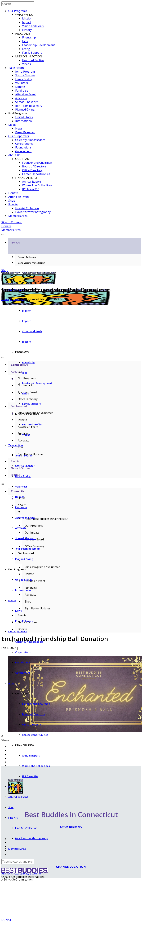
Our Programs (17, 11)
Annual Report (31, 181)
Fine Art (13, 204)
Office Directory (32, 170)
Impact (26, 22)
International (23, 121)
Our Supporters (18, 136)
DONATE (7, 920)
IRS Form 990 (30, 189)
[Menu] (2, 234)
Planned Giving (25, 109)
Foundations (23, 147)
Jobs (25, 41)
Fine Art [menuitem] (15, 246)
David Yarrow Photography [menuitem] (31, 262)
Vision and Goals (33, 26)
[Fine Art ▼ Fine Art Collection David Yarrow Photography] (71, 234)
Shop (11, 200)
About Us (14, 155)
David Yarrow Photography (33, 212)
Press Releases (25, 132)
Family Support (32, 52)
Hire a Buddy (23, 79)
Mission (27, 18)
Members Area (18, 216)
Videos (26, 64)
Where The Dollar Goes (37, 185)
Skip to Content (11, 222)
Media (12, 125)
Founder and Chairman (37, 163)
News (19, 128)
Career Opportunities (36, 174)
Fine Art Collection (27, 208)
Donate (20, 87)
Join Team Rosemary (28, 106)
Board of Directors (34, 166)
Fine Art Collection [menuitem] (27, 257)
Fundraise (21, 90)
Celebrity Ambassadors (30, 140)
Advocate (21, 98)
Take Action (16, 68)
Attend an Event (25, 94)
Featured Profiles (33, 60)
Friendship (29, 37)
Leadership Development (38, 45)
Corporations (24, 144)
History (27, 30)
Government (23, 151)
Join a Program (25, 71)
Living (26, 49)
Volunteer (21, 83)
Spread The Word (26, 102)
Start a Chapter (25, 75)
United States (24, 117)
